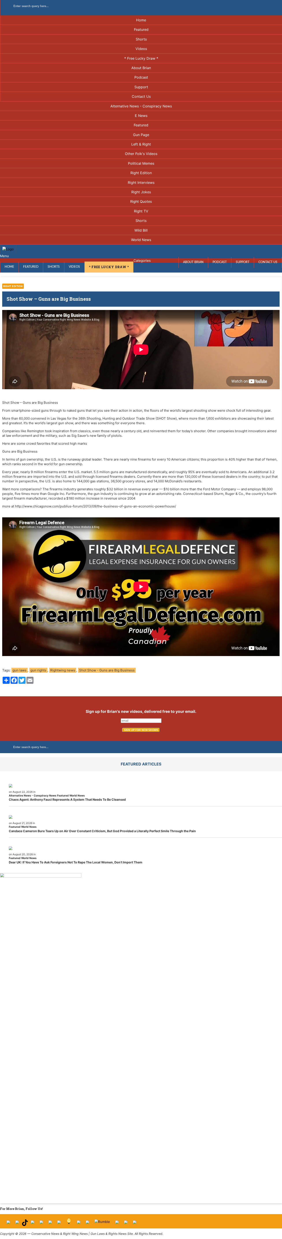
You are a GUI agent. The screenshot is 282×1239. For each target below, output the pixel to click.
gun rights (38, 670)
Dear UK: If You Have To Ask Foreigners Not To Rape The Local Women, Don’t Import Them (75, 862)
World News (141, 240)
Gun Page (141, 135)
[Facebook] (8, 1224)
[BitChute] (59, 1224)
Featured (141, 29)
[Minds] (69, 1224)
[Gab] (79, 1224)
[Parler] (41, 1224)
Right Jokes (141, 192)
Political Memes (141, 163)
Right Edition (141, 173)
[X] (17, 1224)
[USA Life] (87, 1224)
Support (141, 87)
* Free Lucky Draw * (141, 58)
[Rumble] (102, 1224)
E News (141, 115)
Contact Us (141, 96)
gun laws (19, 670)
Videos (141, 48)
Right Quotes (141, 201)
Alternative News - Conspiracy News (141, 106)
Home (141, 20)
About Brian (141, 68)
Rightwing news (62, 670)
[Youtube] (33, 1224)
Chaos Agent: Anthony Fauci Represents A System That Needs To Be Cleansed (67, 799)
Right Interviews (141, 182)
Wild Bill (141, 230)
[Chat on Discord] (135, 1224)
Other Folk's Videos (141, 153)
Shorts (141, 39)
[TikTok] (25, 1224)
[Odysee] (117, 1224)
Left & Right (141, 144)
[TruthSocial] (50, 1224)
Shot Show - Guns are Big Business (107, 670)
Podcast (141, 77)
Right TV (141, 211)
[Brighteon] (126, 1224)
